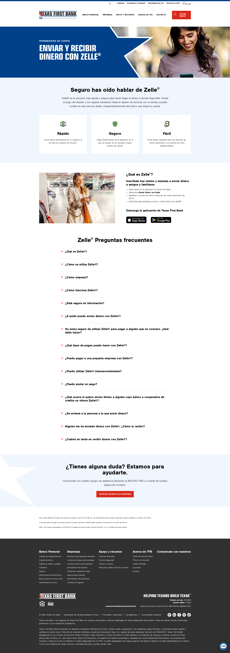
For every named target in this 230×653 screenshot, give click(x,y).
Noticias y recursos (106, 564)
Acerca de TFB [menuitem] (145, 15)
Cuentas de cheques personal (50, 557)
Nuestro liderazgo (139, 564)
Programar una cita (156, 3)
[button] (223, 646)
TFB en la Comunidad (141, 560)
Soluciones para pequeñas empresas (81, 557)
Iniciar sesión (183, 15)
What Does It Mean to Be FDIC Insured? (113, 568)
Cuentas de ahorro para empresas (80, 564)
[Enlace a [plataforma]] (169, 615)
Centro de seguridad (106, 560)
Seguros (42, 571)
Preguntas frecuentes (106, 557)
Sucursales (137, 568)
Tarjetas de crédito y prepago (50, 564)
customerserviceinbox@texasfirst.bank (121, 606)
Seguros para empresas (76, 575)
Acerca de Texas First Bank (143, 557)
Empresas (73, 551)
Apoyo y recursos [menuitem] (125, 15)
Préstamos (43, 568)
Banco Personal (49, 551)
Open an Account (173, 3)
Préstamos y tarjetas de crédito (78, 571)
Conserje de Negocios (75, 583)
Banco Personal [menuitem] (90, 15)
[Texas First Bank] (57, 596)
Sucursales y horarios (136, 3)
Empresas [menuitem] (107, 15)
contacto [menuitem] (161, 15)
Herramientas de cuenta (48, 583)
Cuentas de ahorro (46, 560)
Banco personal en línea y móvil (51, 579)
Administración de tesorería (77, 568)
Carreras (120, 3)
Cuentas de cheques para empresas (80, 560)
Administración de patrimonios (50, 575)
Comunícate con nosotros (174, 551)
